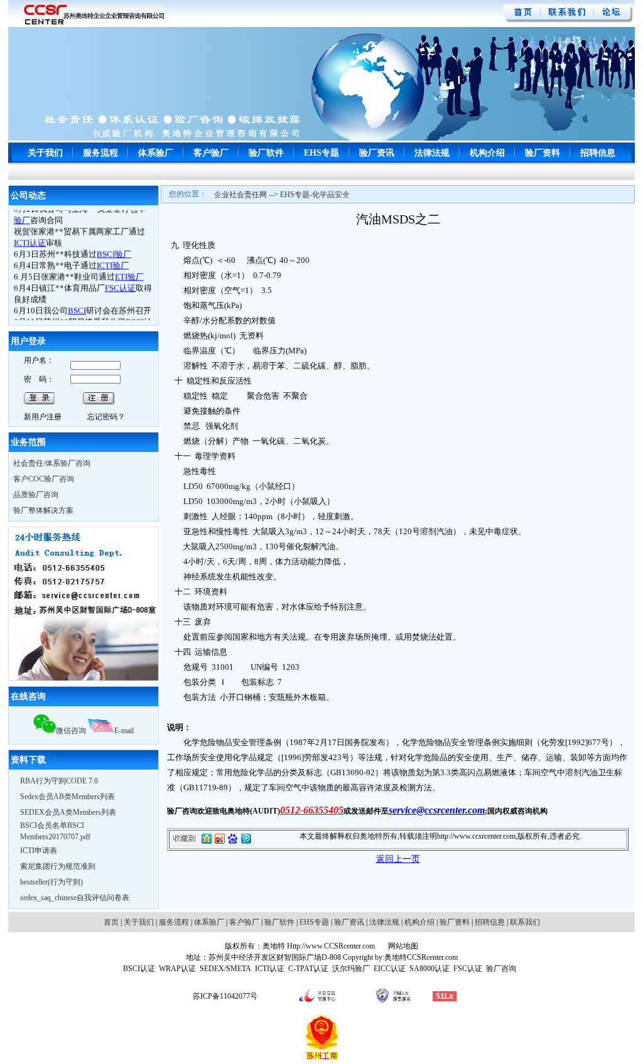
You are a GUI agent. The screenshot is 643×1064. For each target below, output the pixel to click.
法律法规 (432, 153)
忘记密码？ (106, 416)
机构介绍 (487, 153)
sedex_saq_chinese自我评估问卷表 (74, 897)
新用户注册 (43, 416)
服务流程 (100, 153)
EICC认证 (390, 968)
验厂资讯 (376, 153)
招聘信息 (597, 153)
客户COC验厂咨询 (43, 479)
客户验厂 (211, 153)
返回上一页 (398, 859)
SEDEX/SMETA (225, 968)
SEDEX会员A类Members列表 (68, 812)
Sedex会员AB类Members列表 (67, 796)
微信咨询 (71, 730)
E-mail (124, 730)
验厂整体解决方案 (43, 510)
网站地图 (402, 946)
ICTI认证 (269, 968)
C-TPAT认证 (308, 968)
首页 (111, 922)
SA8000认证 (429, 968)
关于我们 (45, 153)
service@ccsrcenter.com (437, 810)
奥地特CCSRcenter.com (421, 957)
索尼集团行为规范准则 (57, 866)
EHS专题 (321, 153)
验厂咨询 (501, 968)
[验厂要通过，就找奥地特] (93, 24)
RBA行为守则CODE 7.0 (59, 781)
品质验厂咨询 (35, 494)
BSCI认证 (139, 968)
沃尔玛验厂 (351, 968)
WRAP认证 (177, 968)
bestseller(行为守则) (51, 882)
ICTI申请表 (38, 850)
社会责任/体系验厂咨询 (51, 463)
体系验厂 (155, 153)
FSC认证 (467, 968)
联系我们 (525, 922)
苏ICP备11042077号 (225, 996)
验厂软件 (266, 153)
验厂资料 (542, 153)
